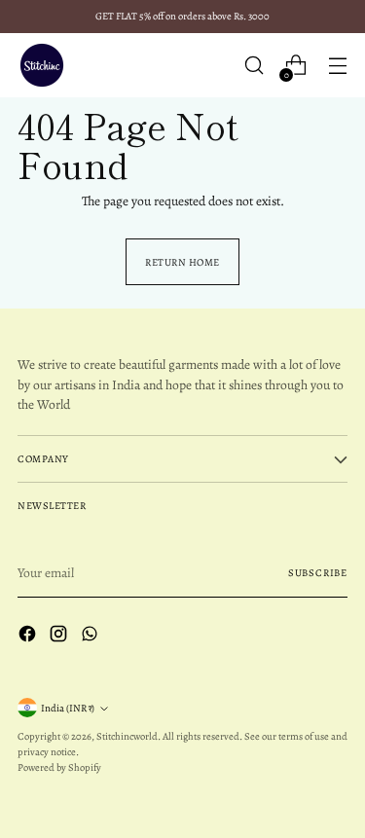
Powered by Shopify (59, 767)
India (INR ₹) (67, 708)
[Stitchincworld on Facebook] (29, 636)
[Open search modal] (254, 66)
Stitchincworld (127, 736)
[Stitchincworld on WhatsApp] (91, 636)
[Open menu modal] (337, 66)
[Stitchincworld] (42, 65)
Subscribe (317, 572)
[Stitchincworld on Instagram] (60, 636)
